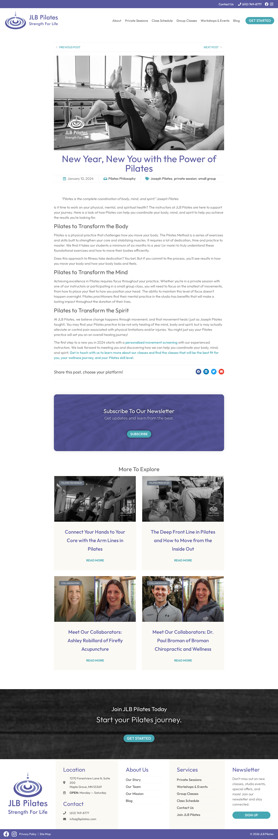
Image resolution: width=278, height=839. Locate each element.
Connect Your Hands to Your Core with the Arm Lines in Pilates (95, 540)
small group (207, 178)
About (116, 21)
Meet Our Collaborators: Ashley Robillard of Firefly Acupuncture (95, 640)
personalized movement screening (151, 342)
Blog (236, 21)
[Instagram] (271, 4)
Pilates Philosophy (122, 178)
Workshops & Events (215, 21)
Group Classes (186, 21)
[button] (198, 371)
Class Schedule (162, 21)
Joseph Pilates (161, 178)
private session (185, 178)
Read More (95, 560)
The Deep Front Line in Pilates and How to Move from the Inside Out (183, 540)
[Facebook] (266, 4)
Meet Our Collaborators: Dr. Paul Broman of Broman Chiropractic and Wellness (183, 640)
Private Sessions (136, 21)
